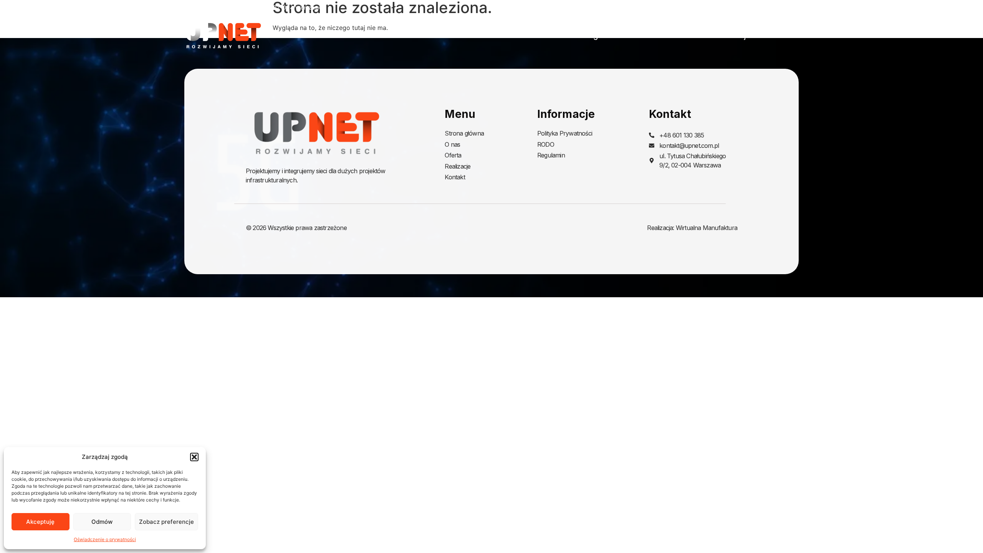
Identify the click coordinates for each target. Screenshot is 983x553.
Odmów (102, 521)
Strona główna (593, 35)
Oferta (680, 35)
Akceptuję (40, 521)
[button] (194, 457)
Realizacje (733, 35)
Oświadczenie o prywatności (105, 539)
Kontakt (789, 35)
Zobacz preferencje (166, 521)
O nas (643, 35)
